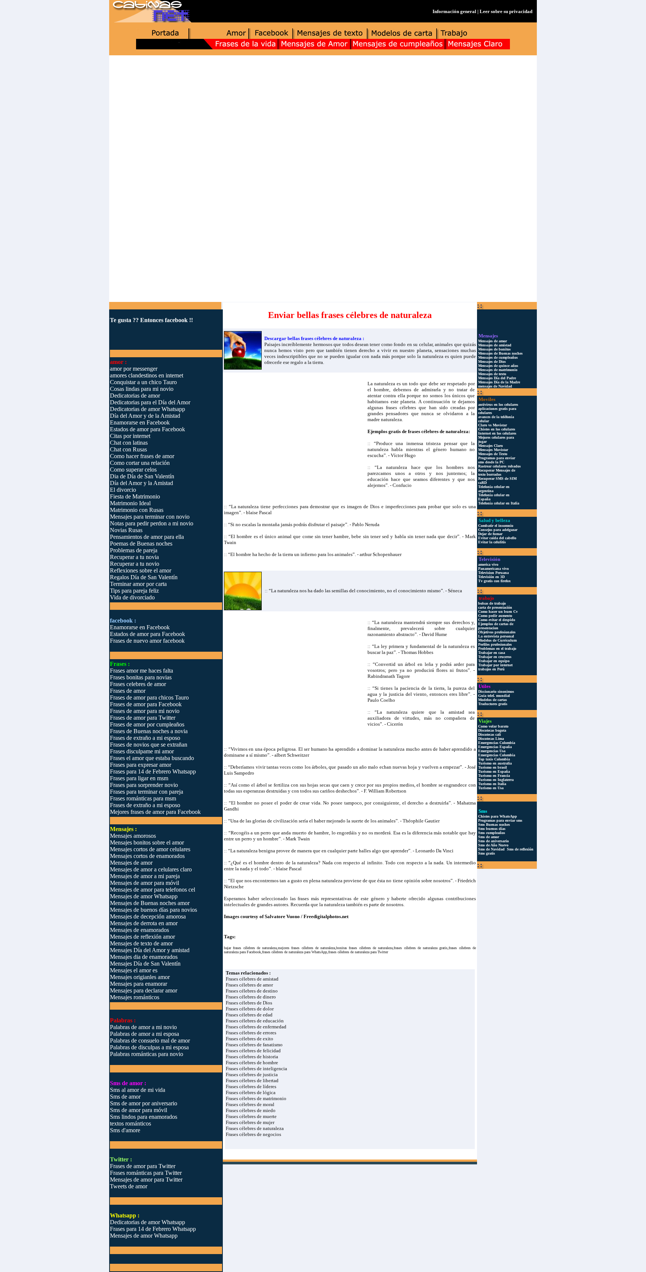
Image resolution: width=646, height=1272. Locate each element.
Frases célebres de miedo (251, 1110)
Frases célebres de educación (255, 1021)
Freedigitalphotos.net (326, 916)
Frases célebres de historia (252, 1056)
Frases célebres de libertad (252, 1080)
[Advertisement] (323, 114)
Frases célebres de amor (249, 985)
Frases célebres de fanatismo (254, 1044)
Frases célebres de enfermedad (256, 1026)
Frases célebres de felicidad (253, 1050)
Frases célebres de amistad (252, 979)
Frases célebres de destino (252, 991)
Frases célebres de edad (249, 1015)
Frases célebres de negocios (253, 1134)
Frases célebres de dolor (250, 1009)
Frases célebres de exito (249, 1038)
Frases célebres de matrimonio (256, 1098)
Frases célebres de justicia (252, 1074)
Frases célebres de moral (250, 1104)
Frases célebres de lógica (251, 1092)
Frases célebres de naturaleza (255, 1128)
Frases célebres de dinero (251, 997)
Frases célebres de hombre (252, 1062)
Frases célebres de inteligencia (256, 1068)
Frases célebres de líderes (251, 1086)
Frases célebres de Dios (249, 1003)
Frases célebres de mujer (250, 1122)
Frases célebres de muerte (251, 1116)
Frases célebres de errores (251, 1032)
